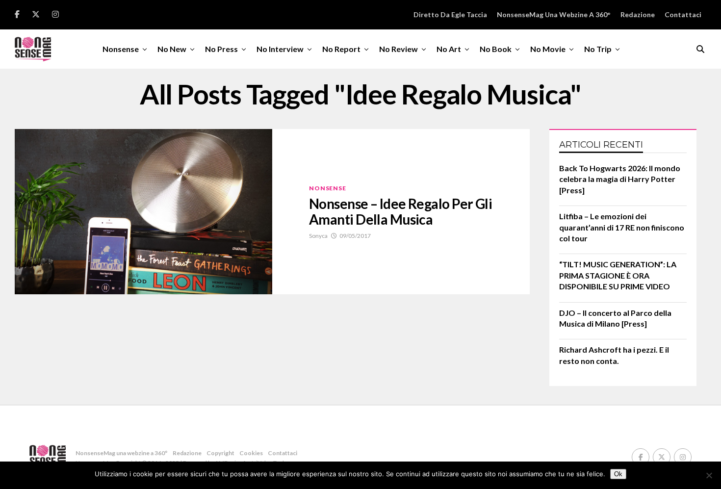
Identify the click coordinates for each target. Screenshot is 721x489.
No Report (341, 48)
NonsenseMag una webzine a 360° (554, 14)
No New (171, 48)
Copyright (220, 453)
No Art (449, 48)
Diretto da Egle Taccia (450, 14)
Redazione (637, 14)
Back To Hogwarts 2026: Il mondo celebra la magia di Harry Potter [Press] (619, 179)
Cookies (251, 453)
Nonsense (121, 48)
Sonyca (318, 235)
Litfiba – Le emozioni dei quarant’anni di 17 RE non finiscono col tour (621, 227)
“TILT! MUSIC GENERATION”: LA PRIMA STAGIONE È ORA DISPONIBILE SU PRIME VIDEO (617, 275)
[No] (709, 475)
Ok (618, 474)
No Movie (548, 48)
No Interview (280, 48)
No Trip (598, 48)
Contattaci (683, 14)
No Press (221, 48)
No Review (398, 48)
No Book (496, 48)
